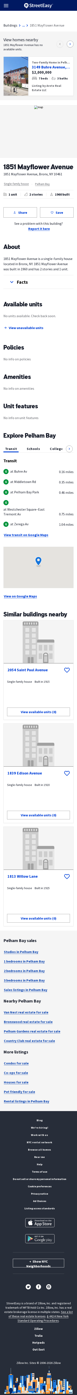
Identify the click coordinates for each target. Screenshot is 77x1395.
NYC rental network (39, 1142)
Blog (40, 1120)
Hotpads (38, 1342)
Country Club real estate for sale (29, 1041)
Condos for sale (16, 1063)
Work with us (39, 1135)
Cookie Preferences (40, 1186)
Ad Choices (39, 1201)
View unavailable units (26, 328)
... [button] (23, 25)
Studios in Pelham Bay (21, 952)
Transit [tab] (11, 449)
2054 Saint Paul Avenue (27, 669)
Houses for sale (16, 1082)
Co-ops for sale (16, 1072)
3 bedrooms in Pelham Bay (24, 980)
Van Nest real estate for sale (26, 1012)
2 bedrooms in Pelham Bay (24, 971)
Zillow (38, 1328)
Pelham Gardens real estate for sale (32, 1031)
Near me (39, 1157)
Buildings (10, 25)
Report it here (39, 228)
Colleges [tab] (57, 449)
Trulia (38, 1335)
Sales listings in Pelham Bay (25, 990)
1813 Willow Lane (22, 876)
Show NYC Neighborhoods (38, 1263)
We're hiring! (39, 1127)
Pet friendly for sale (19, 1091)
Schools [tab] (33, 449)
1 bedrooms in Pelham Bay (24, 961)
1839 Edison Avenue (24, 773)
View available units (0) (38, 712)
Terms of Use (39, 1171)
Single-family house (16, 184)
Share (22, 212)
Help (39, 1164)
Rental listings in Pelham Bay (26, 1101)
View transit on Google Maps (26, 535)
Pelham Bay (42, 184)
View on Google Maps (20, 596)
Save (59, 212)
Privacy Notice (39, 1193)
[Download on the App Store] (40, 1222)
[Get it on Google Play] (40, 1238)
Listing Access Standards (39, 1208)
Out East (39, 1349)
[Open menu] (6, 5)
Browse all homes (39, 1149)
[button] (38, 282)
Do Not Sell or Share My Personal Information (39, 1179)
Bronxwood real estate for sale (28, 1022)
